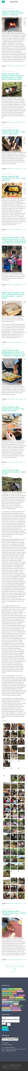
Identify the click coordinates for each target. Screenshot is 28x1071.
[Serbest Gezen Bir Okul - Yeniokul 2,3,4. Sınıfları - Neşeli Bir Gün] (12, 484)
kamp (10, 993)
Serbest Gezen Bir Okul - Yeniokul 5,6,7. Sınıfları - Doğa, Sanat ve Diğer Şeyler (13, 132)
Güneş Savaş (5, 993)
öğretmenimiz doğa (16, 1010)
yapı (11, 1006)
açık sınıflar (11, 989)
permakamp (4, 999)
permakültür (11, 999)
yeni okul (20, 1006)
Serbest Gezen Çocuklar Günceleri (14, 66)
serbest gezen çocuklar (7, 1001)
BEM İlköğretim (18, 989)
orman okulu (5, 997)
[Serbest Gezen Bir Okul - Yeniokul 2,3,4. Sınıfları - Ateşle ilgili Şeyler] (12, 190)
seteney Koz (16, 1001)
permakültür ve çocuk (20, 999)
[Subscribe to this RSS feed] (25, 6)
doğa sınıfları (20, 991)
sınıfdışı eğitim (5, 1003)
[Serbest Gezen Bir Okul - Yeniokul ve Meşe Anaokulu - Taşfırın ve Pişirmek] (12, 25)
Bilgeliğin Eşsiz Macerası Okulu (9, 991)
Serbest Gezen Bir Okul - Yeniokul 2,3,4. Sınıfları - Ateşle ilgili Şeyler (14, 178)
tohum (11, 1003)
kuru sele (14, 993)
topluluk (16, 1003)
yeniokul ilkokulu (6, 1008)
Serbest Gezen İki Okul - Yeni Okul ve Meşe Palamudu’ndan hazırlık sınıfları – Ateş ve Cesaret (13, 295)
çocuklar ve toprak (6, 1010)
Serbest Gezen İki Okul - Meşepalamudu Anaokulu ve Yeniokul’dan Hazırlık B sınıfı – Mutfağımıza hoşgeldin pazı (13, 353)
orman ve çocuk (19, 997)
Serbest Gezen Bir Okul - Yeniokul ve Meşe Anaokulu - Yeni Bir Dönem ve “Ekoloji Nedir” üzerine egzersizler (13, 76)
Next (22, 966)
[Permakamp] (14, 1)
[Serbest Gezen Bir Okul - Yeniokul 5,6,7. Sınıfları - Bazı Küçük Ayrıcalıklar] (12, 426)
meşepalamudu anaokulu (7, 995)
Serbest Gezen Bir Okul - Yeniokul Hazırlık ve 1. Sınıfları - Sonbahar (14, 913)
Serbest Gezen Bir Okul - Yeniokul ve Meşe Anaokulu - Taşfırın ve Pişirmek (13, 13)
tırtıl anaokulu (5, 1006)
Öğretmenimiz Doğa (15, 1008)
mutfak (16, 995)
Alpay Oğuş (4, 989)
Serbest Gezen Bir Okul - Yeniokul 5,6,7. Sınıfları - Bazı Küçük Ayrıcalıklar (13, 409)
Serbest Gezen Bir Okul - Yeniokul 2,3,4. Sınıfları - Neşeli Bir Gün (14, 472)
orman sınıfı (12, 997)
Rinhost (8, 1068)
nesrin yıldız (21, 995)
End (14, 968)
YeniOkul (15, 1006)
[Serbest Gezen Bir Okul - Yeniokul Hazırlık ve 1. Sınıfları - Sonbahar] (12, 927)
